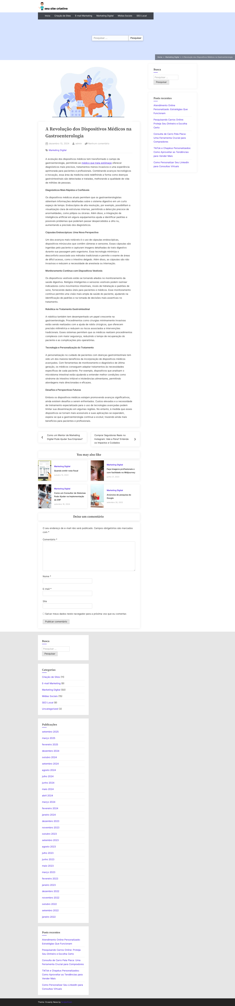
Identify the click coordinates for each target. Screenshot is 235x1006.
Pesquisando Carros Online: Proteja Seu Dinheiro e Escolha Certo (170, 123)
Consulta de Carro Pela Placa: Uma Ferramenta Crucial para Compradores (170, 138)
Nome (47, 576)
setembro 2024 (50, 763)
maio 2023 (48, 865)
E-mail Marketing (83, 15)
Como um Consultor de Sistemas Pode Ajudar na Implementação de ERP (70, 496)
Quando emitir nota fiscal (66, 471)
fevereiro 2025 (50, 744)
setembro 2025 (50, 731)
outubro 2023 (49, 833)
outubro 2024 (49, 757)
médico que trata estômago (97, 163)
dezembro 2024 (50, 751)
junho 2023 (48, 859)
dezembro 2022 (50, 891)
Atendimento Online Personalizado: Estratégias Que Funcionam (171, 109)
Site (45, 601)
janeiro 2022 (49, 916)
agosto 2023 (49, 846)
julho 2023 (48, 853)
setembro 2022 (50, 910)
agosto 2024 (49, 770)
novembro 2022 (50, 897)
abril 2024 (47, 795)
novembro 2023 (50, 827)
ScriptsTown (66, 1002)
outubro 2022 (49, 904)
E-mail (47, 589)
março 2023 (48, 872)
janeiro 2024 (49, 814)
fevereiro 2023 (50, 878)
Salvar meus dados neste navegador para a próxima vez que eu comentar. (86, 613)
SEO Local (142, 15)
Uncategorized (50, 708)
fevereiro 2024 (50, 808)
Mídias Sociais (125, 15)
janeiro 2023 (49, 885)
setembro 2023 (50, 840)
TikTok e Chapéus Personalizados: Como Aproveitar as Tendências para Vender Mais (172, 152)
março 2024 (48, 802)
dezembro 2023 (50, 821)
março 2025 (48, 738)
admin (78, 143)
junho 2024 (48, 782)
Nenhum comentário (98, 144)
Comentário (50, 539)
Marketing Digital (105, 15)
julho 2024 (48, 776)
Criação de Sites (62, 15)
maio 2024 (48, 789)
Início (47, 15)
